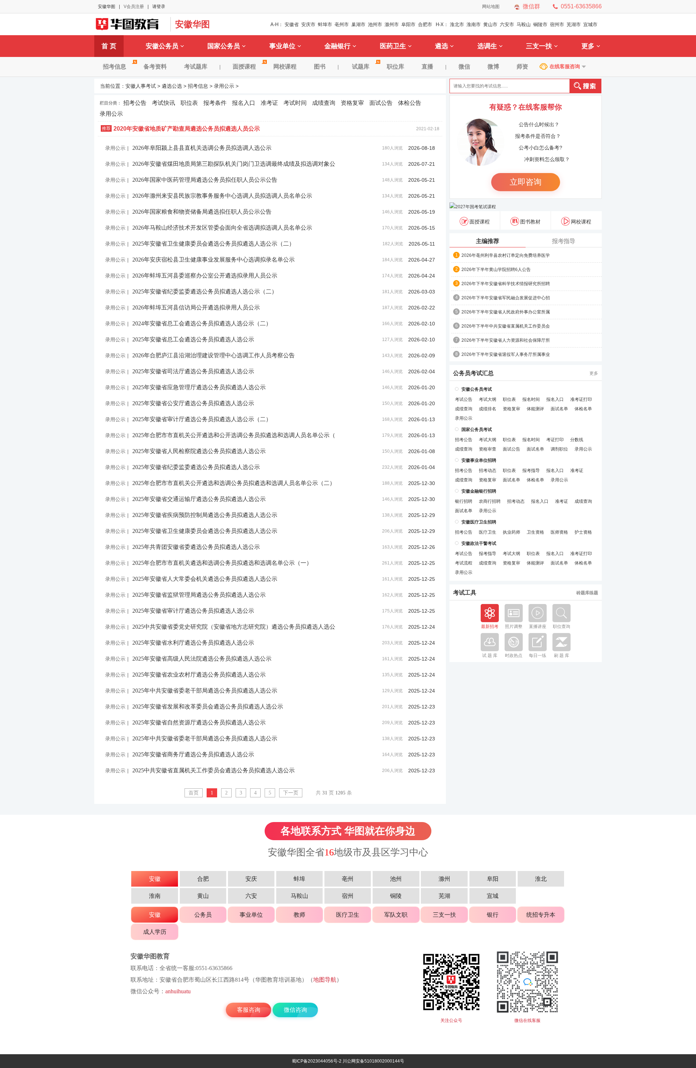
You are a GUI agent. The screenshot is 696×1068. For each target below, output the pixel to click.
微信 (464, 66)
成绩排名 (487, 408)
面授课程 (244, 66)
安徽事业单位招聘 (478, 460)
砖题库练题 (587, 592)
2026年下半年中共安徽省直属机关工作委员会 (505, 326)
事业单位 (282, 46)
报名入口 (243, 103)
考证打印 (555, 439)
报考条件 (215, 103)
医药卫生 (393, 46)
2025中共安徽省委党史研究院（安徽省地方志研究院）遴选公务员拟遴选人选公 (233, 627)
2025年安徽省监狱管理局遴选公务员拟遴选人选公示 (199, 595)
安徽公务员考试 (476, 389)
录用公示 (224, 86)
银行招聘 (463, 501)
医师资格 (559, 532)
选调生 (487, 46)
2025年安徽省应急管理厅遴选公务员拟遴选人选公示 (199, 387)
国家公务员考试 (476, 429)
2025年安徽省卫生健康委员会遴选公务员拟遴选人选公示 (204, 531)
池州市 (375, 24)
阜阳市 (408, 24)
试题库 (360, 66)
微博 (493, 66)
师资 (522, 66)
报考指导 (563, 241)
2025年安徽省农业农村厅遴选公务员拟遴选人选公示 (199, 674)
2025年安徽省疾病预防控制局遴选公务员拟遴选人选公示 (204, 515)
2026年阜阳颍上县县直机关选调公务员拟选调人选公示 (202, 148)
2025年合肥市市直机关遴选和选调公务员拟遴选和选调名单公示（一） (222, 563)
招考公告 (134, 103)
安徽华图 (106, 6)
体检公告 (409, 103)
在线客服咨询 (565, 66)
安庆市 (308, 24)
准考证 (269, 103)
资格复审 (352, 103)
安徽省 (292, 24)
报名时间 (531, 399)
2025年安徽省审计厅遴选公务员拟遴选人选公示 (193, 611)
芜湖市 (574, 24)
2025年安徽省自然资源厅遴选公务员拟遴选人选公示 (199, 722)
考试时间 (295, 103)
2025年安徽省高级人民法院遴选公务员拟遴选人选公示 (202, 659)
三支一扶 (539, 46)
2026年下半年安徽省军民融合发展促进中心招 (505, 297)
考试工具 (464, 593)
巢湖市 (358, 24)
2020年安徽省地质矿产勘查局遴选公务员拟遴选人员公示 (186, 129)
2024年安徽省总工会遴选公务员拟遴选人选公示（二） (202, 323)
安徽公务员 (162, 46)
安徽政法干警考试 (478, 543)
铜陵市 (540, 24)
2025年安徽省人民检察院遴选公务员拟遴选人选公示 (199, 451)
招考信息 (114, 66)
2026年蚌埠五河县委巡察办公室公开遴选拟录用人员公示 (204, 275)
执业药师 (511, 532)
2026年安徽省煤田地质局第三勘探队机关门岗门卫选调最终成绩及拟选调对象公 (233, 164)
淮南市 (474, 24)
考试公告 (463, 399)
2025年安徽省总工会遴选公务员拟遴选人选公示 (193, 339)
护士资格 (583, 532)
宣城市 (590, 24)
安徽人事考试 (140, 86)
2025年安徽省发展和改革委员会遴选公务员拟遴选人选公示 (207, 706)
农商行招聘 (490, 501)
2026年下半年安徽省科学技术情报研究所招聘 (505, 283)
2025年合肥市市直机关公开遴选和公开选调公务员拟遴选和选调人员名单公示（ (233, 435)
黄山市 (490, 24)
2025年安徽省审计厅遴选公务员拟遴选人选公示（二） (202, 419)
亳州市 (342, 24)
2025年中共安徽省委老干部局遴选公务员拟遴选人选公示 (204, 690)
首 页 (109, 46)
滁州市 (392, 24)
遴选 (441, 46)
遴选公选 (172, 86)
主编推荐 (487, 241)
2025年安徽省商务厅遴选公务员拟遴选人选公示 (193, 754)
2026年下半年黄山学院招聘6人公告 (496, 269)
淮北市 (457, 24)
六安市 (507, 24)
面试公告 (381, 103)
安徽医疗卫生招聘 (478, 522)
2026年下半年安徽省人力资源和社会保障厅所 (505, 340)
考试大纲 (487, 399)
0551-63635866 (581, 6)
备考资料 (155, 66)
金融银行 (337, 46)
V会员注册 (134, 6)
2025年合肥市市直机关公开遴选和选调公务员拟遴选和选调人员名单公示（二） (233, 483)
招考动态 (487, 470)
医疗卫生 (487, 532)
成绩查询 (323, 103)
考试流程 (463, 563)
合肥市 (425, 24)
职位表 (189, 103)
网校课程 (285, 66)
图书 (320, 66)
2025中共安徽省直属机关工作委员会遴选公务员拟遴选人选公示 (213, 770)
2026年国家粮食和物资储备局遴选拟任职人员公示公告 (202, 212)
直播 (427, 66)
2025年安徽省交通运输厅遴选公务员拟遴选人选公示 (199, 499)
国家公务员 (223, 46)
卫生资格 (535, 532)
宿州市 (557, 24)
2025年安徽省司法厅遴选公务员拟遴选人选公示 (193, 371)
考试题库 (195, 66)
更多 (587, 46)
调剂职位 (559, 449)
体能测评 (535, 408)
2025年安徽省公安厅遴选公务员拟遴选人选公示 (193, 403)
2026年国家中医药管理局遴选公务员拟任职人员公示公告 (204, 180)
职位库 (395, 66)
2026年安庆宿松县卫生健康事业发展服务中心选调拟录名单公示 (213, 259)
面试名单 (559, 408)
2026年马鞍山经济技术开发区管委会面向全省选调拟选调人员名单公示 (222, 228)
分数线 (576, 439)
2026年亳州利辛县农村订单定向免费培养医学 (505, 255)
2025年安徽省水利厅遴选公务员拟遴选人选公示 (193, 643)
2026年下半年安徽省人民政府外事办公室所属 (505, 312)
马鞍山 (524, 24)
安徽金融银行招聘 (478, 491)
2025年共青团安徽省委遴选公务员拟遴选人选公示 (196, 547)
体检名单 (583, 408)
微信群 (531, 6)
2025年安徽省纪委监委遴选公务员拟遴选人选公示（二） (204, 291)
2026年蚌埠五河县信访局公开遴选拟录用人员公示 (196, 307)
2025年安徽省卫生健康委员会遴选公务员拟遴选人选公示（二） (213, 244)
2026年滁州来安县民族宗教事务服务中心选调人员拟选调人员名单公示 (222, 196)
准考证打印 (581, 399)
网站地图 (491, 6)
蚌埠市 (325, 24)
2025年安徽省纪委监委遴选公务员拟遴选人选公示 (196, 467)
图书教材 (530, 222)
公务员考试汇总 (473, 373)
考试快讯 (163, 103)
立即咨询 (526, 181)
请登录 (158, 6)
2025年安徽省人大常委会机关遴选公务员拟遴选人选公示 (204, 579)
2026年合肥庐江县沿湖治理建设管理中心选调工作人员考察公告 (213, 355)
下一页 (290, 793)
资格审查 (487, 449)
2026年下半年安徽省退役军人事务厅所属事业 (505, 354)
